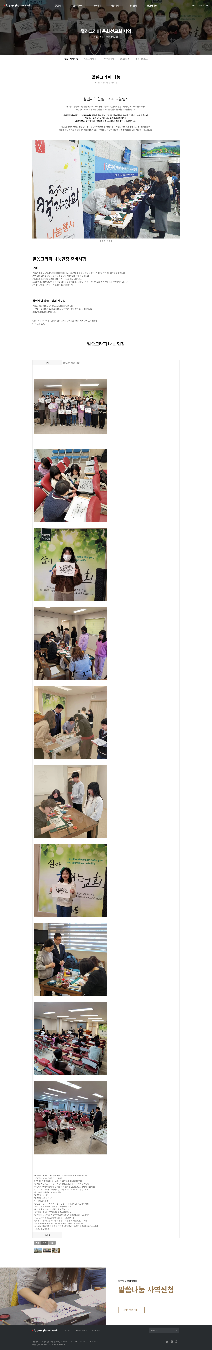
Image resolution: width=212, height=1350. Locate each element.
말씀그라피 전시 (91, 58)
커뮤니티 (115, 5)
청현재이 (59, 5)
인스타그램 (176, 1341)
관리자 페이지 (96, 1330)
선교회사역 (78, 5)
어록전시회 (109, 58)
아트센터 (133, 5)
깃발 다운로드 (142, 58)
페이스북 (172, 1341)
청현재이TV (152, 5)
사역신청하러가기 (130, 1310)
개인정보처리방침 (81, 1330)
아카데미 (97, 5)
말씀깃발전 (125, 58)
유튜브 (167, 1341)
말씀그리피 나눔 (71, 58)
